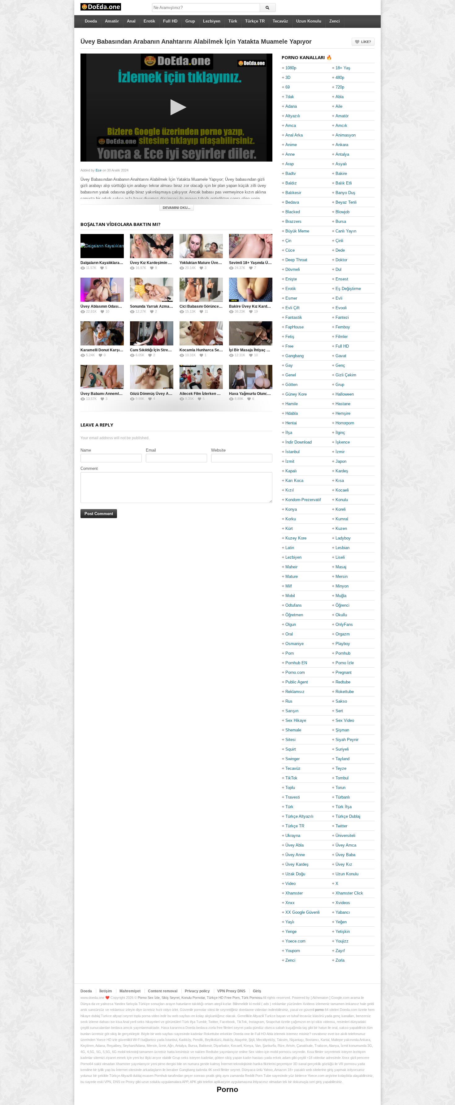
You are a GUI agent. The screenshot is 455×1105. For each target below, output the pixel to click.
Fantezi (342, 317)
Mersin (342, 576)
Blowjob (342, 212)
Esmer (291, 298)
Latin (289, 547)
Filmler (342, 336)
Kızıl (289, 490)
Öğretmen (294, 615)
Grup (190, 21)
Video (290, 883)
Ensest (342, 279)
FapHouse (294, 327)
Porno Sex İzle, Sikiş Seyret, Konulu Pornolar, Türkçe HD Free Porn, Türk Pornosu (200, 997)
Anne (290, 154)
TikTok (291, 778)
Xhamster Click (349, 893)
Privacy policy (197, 991)
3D (287, 77)
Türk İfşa (344, 806)
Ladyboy (343, 538)
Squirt (290, 749)
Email (151, 450)
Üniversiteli (345, 835)
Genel (290, 375)
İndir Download (298, 442)
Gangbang (294, 355)
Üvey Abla (294, 845)
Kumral (342, 519)
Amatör (112, 21)
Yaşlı (289, 922)
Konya (291, 509)
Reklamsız (295, 691)
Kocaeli (342, 490)
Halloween (345, 394)
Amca (290, 125)
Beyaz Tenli (346, 202)
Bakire (341, 173)
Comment (89, 468)
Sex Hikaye (295, 720)
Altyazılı (292, 116)
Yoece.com (295, 941)
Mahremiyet (130, 991)
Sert (339, 710)
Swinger (292, 758)
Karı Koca (294, 480)
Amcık (341, 125)
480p (340, 77)
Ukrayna (292, 835)
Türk (232, 21)
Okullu (341, 615)
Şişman (342, 730)
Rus (288, 701)
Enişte (291, 279)
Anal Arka (294, 135)
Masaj (341, 567)
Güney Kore (296, 394)
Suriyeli (342, 749)
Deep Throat (296, 260)
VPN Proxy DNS (231, 991)
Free (289, 346)
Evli (339, 298)
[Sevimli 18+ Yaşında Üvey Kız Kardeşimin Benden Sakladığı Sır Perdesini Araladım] (250, 246)
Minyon (342, 586)
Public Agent (296, 682)
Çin (288, 240)
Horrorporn (345, 423)
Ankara (342, 144)
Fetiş (289, 336)
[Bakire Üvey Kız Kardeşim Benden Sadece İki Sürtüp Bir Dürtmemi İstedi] (250, 290)
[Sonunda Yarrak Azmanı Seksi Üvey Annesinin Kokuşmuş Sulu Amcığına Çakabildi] (151, 290)
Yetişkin (343, 931)
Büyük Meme (297, 231)
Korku (290, 519)
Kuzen (341, 528)
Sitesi (290, 739)
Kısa (340, 480)
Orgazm (343, 634)
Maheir (291, 567)
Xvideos (343, 902)
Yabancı (343, 912)
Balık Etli (344, 183)
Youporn (292, 950)
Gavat (341, 355)
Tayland (342, 758)
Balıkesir (293, 192)
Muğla (341, 595)
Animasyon (346, 135)
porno (319, 1010)
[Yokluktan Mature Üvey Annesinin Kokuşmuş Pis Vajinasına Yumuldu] (201, 246)
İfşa (288, 432)
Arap (289, 164)
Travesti (292, 797)
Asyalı (341, 164)
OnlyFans (344, 624)
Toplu (290, 787)
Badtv (290, 173)
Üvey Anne (295, 854)
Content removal (162, 991)
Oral (289, 634)
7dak (289, 96)
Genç (340, 365)
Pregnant (344, 672)
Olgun (290, 624)
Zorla (340, 960)
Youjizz (342, 941)
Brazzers (293, 221)
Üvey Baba (345, 854)
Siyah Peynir (347, 739)
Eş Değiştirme (348, 288)
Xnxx (290, 902)
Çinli (339, 240)
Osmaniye (294, 643)
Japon (341, 461)
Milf (288, 586)
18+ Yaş (343, 68)
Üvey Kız (344, 864)
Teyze (341, 768)
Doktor (341, 260)
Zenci (334, 21)
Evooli (341, 308)
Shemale (293, 730)
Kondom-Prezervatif (303, 499)
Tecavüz (280, 21)
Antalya (342, 154)
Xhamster (294, 893)
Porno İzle (345, 663)
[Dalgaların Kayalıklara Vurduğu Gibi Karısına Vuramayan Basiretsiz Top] (102, 246)
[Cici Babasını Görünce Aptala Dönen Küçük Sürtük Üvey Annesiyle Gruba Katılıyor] (201, 290)
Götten (291, 384)
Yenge (291, 931)
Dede (340, 250)
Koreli (341, 509)
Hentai (291, 423)
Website (218, 450)
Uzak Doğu (295, 874)
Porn (289, 653)
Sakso (341, 701)
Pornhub (343, 653)
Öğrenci (342, 605)
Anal (131, 21)
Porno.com (295, 672)
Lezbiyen (211, 21)
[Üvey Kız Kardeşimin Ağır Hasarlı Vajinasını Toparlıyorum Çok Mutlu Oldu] (151, 246)
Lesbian (342, 547)
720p (340, 87)
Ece (99, 170)
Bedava (292, 202)
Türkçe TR (255, 21)
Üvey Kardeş (297, 864)
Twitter (341, 826)
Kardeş (342, 471)
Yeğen (341, 922)
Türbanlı (343, 797)
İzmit (289, 461)
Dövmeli (292, 269)
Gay (289, 365)
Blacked (292, 212)
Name (85, 450)
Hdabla (291, 413)
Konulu (342, 499)
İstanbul (292, 451)
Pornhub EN (296, 663)
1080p (290, 68)
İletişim (105, 991)
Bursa (341, 221)
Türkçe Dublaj (348, 816)
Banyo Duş (345, 192)
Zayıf (340, 950)
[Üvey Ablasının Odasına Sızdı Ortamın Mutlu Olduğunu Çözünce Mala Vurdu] (102, 290)
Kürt (289, 528)
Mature (291, 576)
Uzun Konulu (308, 21)
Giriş (257, 991)
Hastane (343, 403)
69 (287, 87)
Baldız (291, 183)
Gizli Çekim (346, 375)
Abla (340, 96)
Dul (338, 269)
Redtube (343, 682)
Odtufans (293, 605)
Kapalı (291, 471)
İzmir (340, 451)
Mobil (290, 595)
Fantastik (293, 317)
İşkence (343, 442)
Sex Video (345, 720)
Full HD (170, 21)
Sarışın (291, 710)
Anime (291, 144)
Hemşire (343, 413)
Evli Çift (292, 308)
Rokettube (345, 691)
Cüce (290, 250)
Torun (340, 787)
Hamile (291, 403)
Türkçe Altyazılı (299, 816)
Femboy (343, 327)
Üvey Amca (346, 845)
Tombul (342, 778)
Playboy (343, 643)
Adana (291, 106)
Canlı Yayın (346, 231)
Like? (366, 42)
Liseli (340, 557)
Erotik (149, 21)
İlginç (340, 432)
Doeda (91, 21)
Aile (339, 106)
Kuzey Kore (295, 538)
